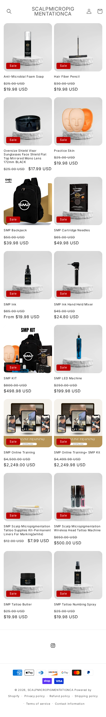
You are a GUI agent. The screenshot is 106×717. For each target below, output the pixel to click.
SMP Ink (10, 304)
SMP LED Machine (68, 378)
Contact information (70, 703)
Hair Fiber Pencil (67, 76)
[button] (9, 11)
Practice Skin (64, 150)
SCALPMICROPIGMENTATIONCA (51, 690)
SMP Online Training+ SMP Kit (77, 452)
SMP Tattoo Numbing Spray (75, 604)
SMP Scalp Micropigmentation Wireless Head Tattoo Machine (77, 528)
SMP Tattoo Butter (18, 604)
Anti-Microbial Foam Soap (24, 76)
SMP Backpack (15, 230)
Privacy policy (34, 696)
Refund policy (60, 696)
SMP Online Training (19, 452)
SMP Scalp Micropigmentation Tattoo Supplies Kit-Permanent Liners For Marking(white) (27, 530)
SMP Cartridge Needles (72, 230)
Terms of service (38, 703)
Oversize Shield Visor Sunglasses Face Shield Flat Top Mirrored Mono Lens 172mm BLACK (25, 156)
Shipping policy (86, 696)
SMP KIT (10, 378)
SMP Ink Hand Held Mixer (73, 304)
